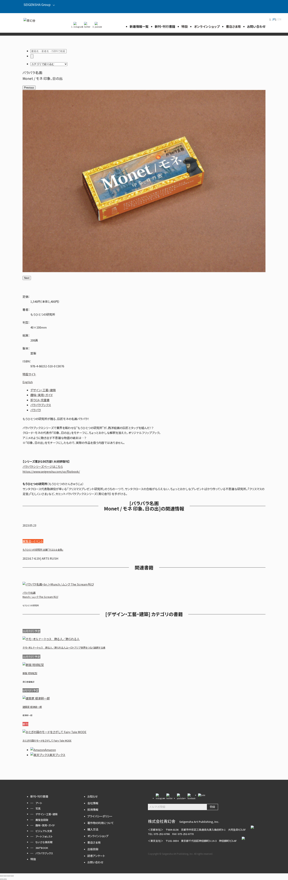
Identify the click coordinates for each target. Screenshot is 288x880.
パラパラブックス (40, 405)
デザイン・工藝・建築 (43, 390)
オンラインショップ (98, 836)
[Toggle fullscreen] (8, 875)
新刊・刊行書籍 (39, 796)
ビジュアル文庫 (43, 831)
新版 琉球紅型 (30, 673)
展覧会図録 (41, 820)
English (28, 382)
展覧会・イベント (33, 541)
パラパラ (35, 410)
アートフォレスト (44, 836)
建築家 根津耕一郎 (32, 707)
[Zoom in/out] (12, 875)
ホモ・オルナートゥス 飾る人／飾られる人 (64, 647)
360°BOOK (41, 848)
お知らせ (92, 796)
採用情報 (92, 809)
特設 (33, 859)
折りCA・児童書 (40, 400)
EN (279, 19)
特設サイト (29, 374)
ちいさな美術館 (44, 842)
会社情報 (92, 803)
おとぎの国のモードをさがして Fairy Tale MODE (47, 740)
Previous (29, 87)
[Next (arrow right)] (5, 879)
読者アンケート (96, 856)
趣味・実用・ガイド (41, 395)
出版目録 (92, 849)
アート (38, 803)
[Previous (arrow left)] (1, 879)
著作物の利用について (100, 823)
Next (26, 277)
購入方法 (92, 829)
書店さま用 (94, 842)
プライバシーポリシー (99, 816)
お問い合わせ (95, 862)
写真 (38, 808)
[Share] (5, 875)
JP (273, 19)
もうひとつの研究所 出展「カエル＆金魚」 (43, 549)
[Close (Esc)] (1, 875)
